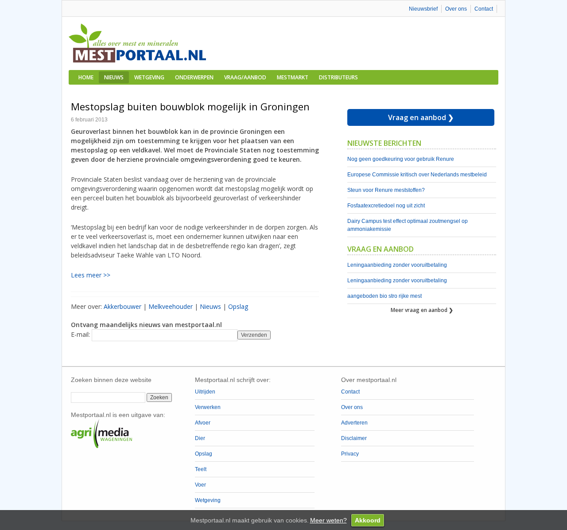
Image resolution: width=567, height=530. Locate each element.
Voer (200, 485)
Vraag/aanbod (245, 77)
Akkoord (368, 520)
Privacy (350, 454)
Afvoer (202, 423)
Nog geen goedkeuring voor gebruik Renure (400, 159)
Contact (483, 9)
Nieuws (114, 77)
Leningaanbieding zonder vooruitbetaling (397, 265)
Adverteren (354, 423)
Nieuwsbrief (423, 9)
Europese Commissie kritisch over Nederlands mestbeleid (417, 174)
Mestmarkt (292, 77)
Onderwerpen (194, 77)
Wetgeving (149, 77)
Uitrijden (205, 392)
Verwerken (208, 407)
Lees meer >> (90, 275)
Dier (200, 438)
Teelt (200, 469)
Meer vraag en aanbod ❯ (422, 310)
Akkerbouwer (122, 306)
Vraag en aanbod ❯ (421, 117)
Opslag (238, 306)
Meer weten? (328, 520)
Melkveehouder (170, 306)
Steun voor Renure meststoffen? (386, 190)
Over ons (456, 9)
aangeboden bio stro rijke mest (384, 296)
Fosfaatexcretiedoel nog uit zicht (386, 206)
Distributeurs (338, 77)
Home (85, 77)
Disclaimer (354, 438)
